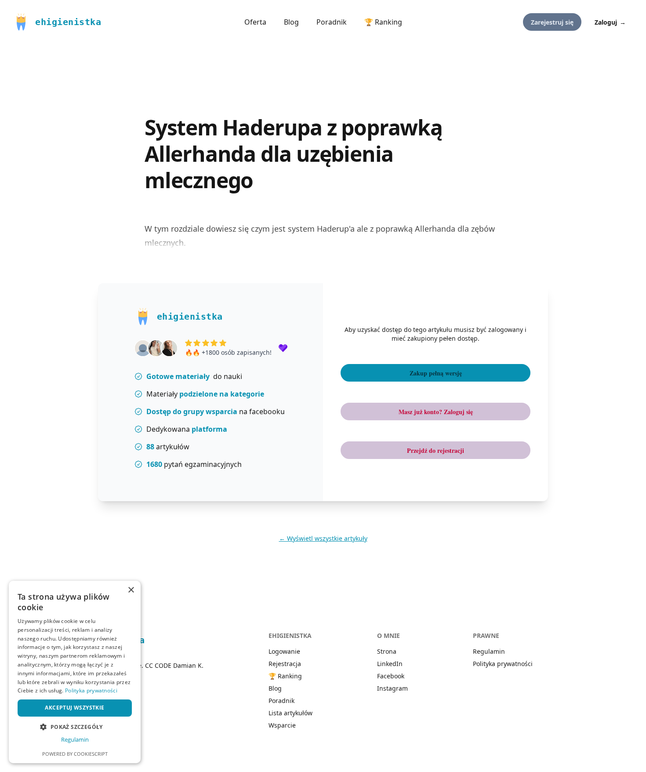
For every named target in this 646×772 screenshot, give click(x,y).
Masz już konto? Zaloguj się (436, 411)
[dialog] (75, 672)
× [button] (130, 590)
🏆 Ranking (383, 22)
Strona (386, 651)
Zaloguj (610, 22)
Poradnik (331, 22)
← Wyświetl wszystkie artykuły (323, 538)
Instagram (392, 688)
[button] (75, 726)
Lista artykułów (290, 713)
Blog (291, 22)
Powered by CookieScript (75, 753)
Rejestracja (285, 663)
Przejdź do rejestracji (435, 450)
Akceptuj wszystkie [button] (74, 707)
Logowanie (284, 651)
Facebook (390, 676)
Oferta (255, 22)
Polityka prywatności (503, 663)
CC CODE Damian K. (174, 665)
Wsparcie (282, 725)
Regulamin (489, 651)
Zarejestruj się (552, 22)
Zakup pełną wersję (436, 373)
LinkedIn (390, 663)
